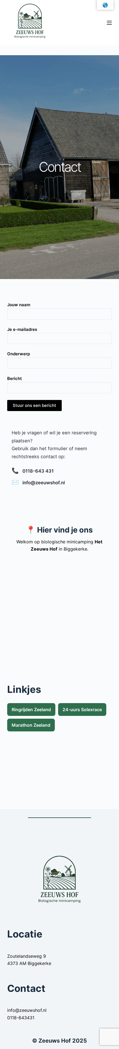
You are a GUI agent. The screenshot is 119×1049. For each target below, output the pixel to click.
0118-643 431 (38, 471)
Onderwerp (18, 353)
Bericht (14, 378)
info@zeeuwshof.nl (43, 482)
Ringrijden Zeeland (31, 709)
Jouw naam (18, 304)
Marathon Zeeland (31, 725)
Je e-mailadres (22, 329)
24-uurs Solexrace (82, 709)
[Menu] (109, 22)
